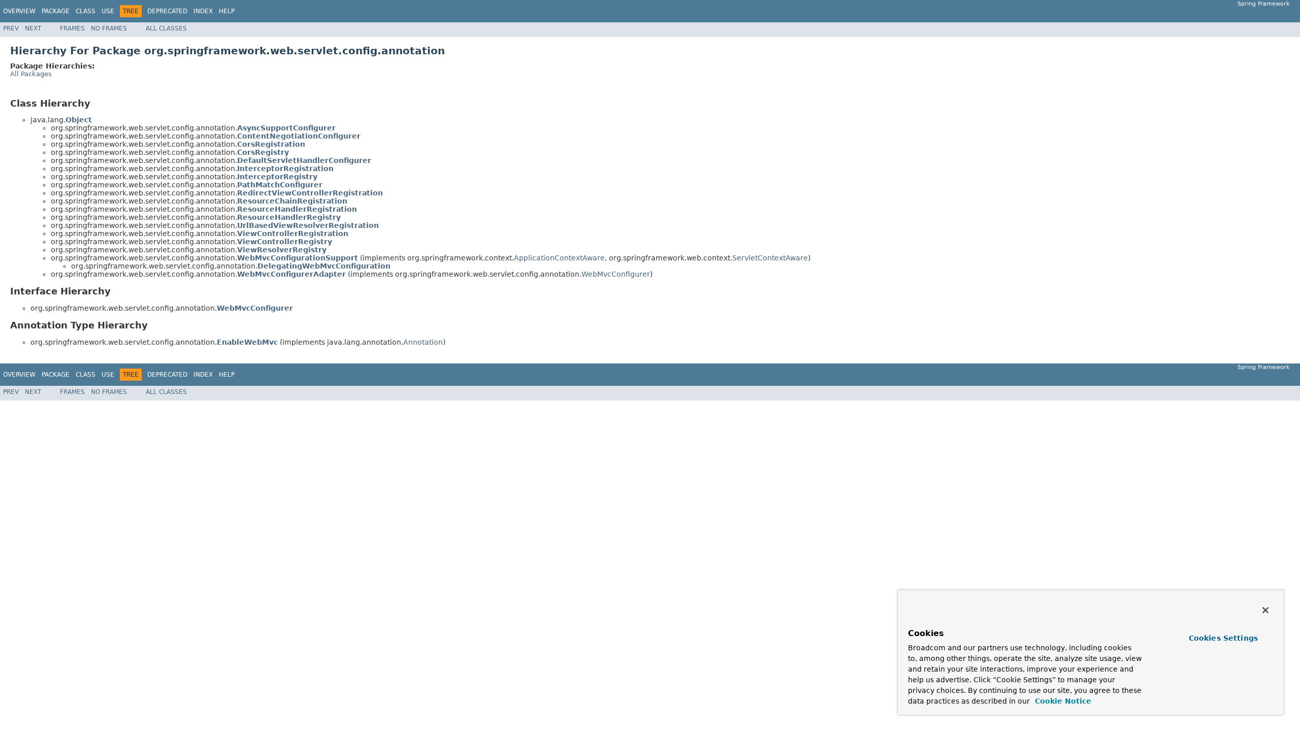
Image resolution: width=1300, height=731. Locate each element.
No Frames (109, 28)
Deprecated (167, 11)
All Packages (31, 74)
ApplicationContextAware (559, 258)
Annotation (423, 342)
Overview (19, 11)
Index (203, 11)
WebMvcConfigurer (615, 274)
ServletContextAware (770, 258)
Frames (72, 28)
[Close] (1265, 610)
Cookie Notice (1061, 701)
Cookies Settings (1223, 638)
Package (56, 11)
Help (227, 11)
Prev (11, 28)
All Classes (166, 28)
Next (33, 28)
